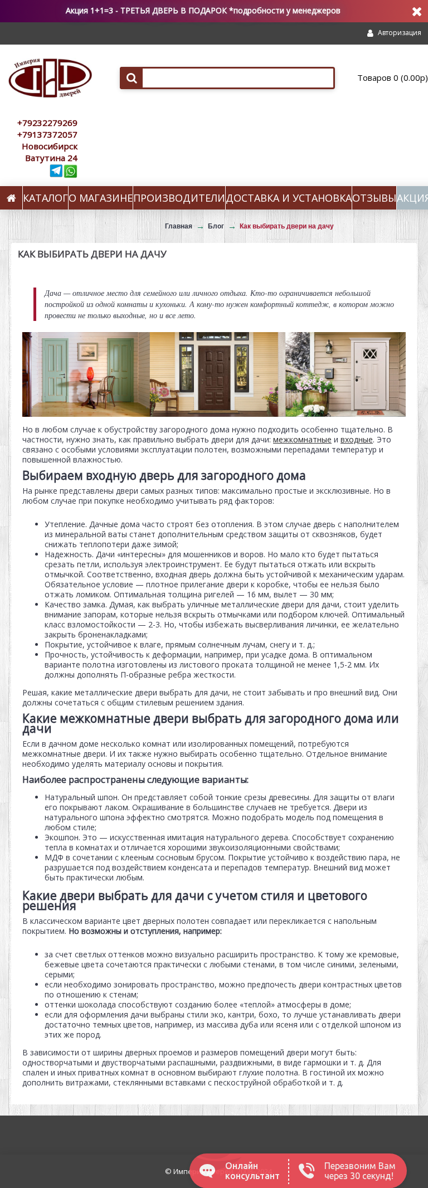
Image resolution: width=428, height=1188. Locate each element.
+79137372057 (47, 134)
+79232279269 (47, 122)
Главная (178, 226)
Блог (216, 226)
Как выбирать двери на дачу (287, 226)
